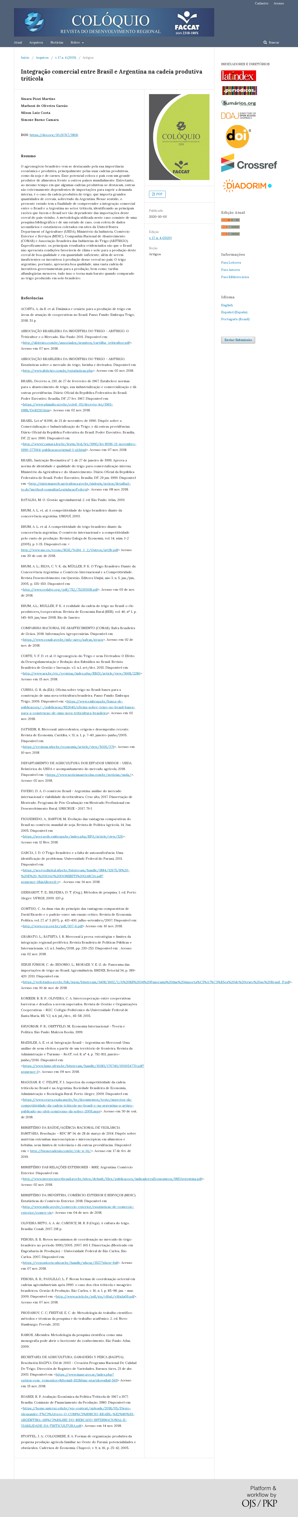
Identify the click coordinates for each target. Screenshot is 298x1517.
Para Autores (230, 270)
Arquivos (36, 42)
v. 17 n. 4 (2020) (65, 58)
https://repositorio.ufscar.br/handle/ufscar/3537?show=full (70, 1263)
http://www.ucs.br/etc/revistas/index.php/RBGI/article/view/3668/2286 (81, 673)
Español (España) (234, 312)
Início (25, 58)
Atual (18, 42)
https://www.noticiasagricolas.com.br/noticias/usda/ (89, 775)
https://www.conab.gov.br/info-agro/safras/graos (63, 639)
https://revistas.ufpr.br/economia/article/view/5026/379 (68, 747)
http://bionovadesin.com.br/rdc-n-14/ (60, 1151)
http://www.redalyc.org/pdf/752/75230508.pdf (60, 589)
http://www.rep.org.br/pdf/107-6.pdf (53, 926)
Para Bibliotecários (235, 277)
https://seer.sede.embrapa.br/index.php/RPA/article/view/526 (73, 836)
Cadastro (261, 3)
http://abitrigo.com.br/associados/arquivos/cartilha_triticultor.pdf (76, 343)
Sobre (76, 42)
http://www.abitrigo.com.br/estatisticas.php (58, 370)
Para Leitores (231, 263)
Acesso (279, 3)
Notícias (57, 42)
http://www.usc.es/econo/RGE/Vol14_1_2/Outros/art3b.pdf (69, 550)
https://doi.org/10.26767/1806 (54, 135)
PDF (159, 194)
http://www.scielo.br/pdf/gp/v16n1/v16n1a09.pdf (95, 1296)
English (227, 305)
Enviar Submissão (238, 340)
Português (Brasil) (235, 319)
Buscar (273, 42)
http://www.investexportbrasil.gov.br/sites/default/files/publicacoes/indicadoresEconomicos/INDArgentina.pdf (112, 1179)
